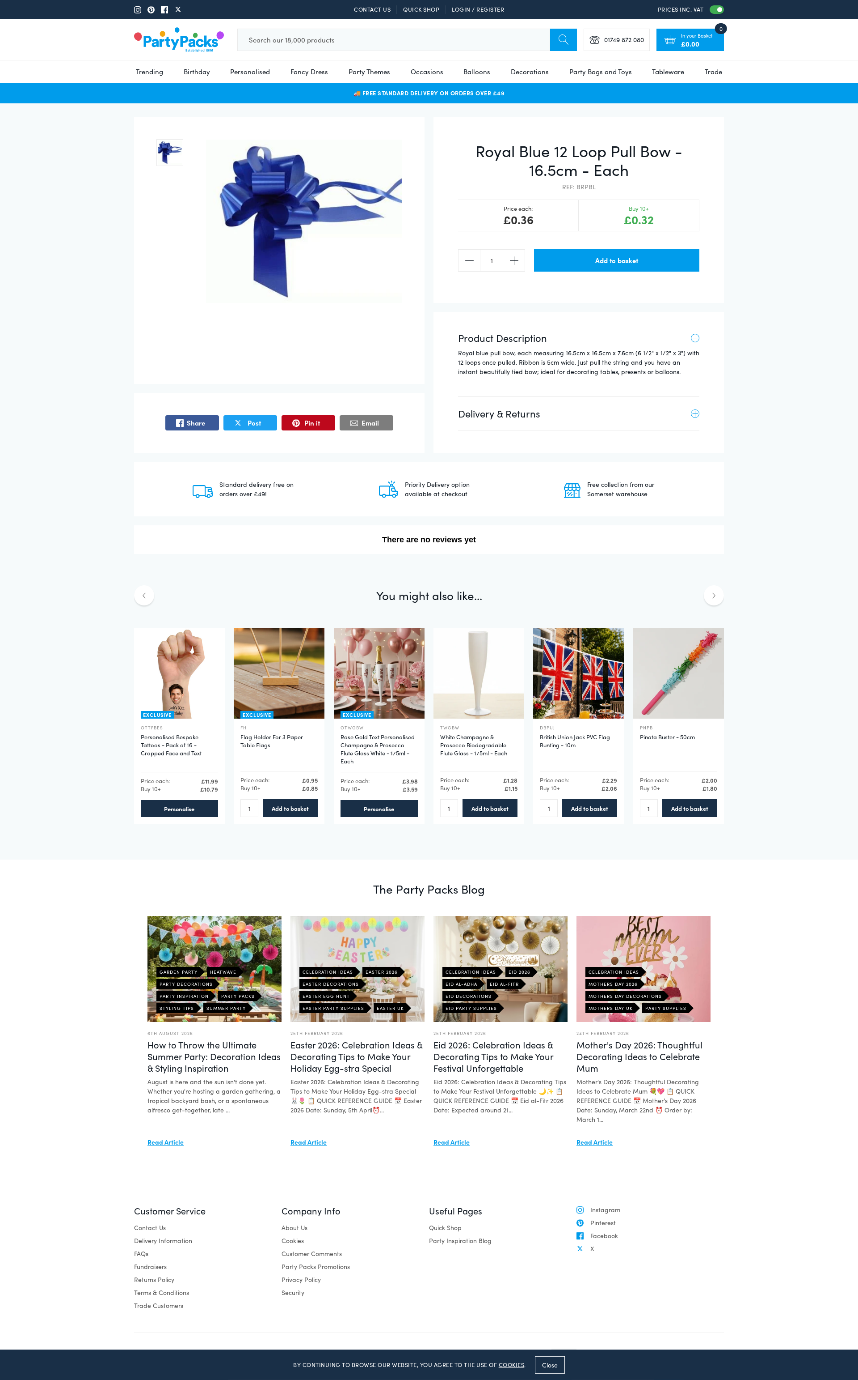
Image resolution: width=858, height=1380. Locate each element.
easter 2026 (382, 972)
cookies (512, 1365)
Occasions (427, 71)
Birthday (197, 71)
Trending (149, 71)
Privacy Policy (301, 1279)
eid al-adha (461, 984)
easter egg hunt (326, 996)
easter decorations (331, 984)
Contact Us (372, 9)
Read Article (165, 1141)
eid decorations (469, 996)
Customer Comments (312, 1253)
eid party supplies (471, 1008)
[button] (169, 152)
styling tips (177, 1008)
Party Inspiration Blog (460, 1240)
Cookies (293, 1240)
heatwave (223, 972)
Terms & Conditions (161, 1292)
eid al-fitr (504, 984)
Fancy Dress (309, 71)
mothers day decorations (625, 996)
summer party (226, 1008)
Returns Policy (154, 1279)
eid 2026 (519, 972)
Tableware (668, 71)
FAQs (141, 1253)
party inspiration (184, 996)
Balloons (476, 71)
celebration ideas (328, 972)
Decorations (530, 71)
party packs (238, 996)
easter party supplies (333, 1008)
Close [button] (550, 1364)
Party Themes (369, 71)
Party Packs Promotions (316, 1266)
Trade (713, 71)
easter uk (390, 1008)
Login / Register (478, 9)
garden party (179, 972)
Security (293, 1292)
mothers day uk (611, 1008)
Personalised (250, 71)
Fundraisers (150, 1266)
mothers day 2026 (613, 984)
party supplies (665, 1008)
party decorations (186, 984)
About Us (294, 1227)
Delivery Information (163, 1240)
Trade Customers (158, 1305)
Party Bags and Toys (600, 71)
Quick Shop (421, 9)
